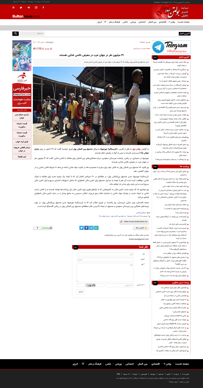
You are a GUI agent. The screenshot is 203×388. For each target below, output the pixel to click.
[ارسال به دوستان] (37, 48)
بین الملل (136, 48)
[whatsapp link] (96, 228)
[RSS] (14, 8)
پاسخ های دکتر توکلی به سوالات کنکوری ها (171, 350)
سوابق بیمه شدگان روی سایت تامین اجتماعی (171, 291)
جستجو (161, 374)
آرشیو (168, 374)
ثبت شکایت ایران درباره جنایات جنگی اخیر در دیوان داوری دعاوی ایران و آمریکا (171, 131)
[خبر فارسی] (21, 89)
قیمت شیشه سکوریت (22, 125)
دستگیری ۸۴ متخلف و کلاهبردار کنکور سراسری (170, 69)
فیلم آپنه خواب (22, 142)
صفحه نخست (183, 22)
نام (144, 254)
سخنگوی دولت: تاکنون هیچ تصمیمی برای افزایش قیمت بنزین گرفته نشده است (172, 102)
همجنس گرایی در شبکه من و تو (175, 295)
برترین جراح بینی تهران (22, 116)
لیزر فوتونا (22, 156)
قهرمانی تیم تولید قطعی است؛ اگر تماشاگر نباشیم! (172, 139)
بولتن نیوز (136, 149)
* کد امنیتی (141, 285)
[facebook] (43, 8)
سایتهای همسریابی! (180, 311)
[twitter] (21, 8)
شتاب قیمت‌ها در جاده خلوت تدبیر (175, 186)
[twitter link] (81, 228)
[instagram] (36, 8)
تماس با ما (46, 1)
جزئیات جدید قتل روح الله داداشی (175, 319)
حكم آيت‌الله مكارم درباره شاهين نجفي (173, 307)
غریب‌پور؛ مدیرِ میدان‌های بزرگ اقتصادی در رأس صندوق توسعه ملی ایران (170, 109)
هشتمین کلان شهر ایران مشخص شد (174, 287)
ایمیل (143, 259)
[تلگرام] (171, 47)
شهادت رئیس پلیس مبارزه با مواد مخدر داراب (171, 114)
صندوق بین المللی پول (118, 216)
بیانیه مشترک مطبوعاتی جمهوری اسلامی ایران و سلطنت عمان (170, 94)
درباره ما (37, 1)
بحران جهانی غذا (104, 216)
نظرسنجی (144, 374)
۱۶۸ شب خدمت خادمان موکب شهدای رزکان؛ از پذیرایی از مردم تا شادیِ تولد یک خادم (170, 270)
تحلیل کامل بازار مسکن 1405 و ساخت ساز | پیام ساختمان (170, 173)
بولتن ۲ (172, 22)
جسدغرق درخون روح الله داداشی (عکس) (172, 346)
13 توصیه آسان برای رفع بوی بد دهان (174, 299)
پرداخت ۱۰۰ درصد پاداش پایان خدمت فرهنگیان (170, 335)
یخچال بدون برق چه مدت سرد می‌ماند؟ (173, 275)
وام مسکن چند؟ (181, 212)
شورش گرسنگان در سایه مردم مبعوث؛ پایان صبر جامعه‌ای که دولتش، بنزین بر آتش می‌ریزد (170, 87)
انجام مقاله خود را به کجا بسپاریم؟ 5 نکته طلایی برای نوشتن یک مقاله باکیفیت (170, 181)
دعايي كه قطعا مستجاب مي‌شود (175, 315)
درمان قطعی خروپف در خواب (22, 149)
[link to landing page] (176, 11)
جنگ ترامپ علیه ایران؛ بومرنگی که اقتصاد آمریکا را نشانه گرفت (170, 64)
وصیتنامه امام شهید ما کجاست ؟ (175, 208)
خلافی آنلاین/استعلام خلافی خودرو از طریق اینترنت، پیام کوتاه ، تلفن (171, 341)
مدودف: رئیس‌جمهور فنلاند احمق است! (173, 81)
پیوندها (30, 1)
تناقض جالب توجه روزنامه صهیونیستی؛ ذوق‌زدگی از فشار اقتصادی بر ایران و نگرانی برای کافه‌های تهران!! (170, 122)
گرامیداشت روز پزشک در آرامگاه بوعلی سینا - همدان (171, 218)
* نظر (143, 264)
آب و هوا (16, 1)
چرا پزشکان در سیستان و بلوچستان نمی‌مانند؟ (171, 159)
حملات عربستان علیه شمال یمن (176, 204)
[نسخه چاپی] (34, 48)
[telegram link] (91, 228)
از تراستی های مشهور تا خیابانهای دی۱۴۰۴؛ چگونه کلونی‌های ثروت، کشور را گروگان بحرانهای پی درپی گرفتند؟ (170, 260)
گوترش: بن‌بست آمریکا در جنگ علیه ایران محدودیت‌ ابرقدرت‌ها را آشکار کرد (172, 75)
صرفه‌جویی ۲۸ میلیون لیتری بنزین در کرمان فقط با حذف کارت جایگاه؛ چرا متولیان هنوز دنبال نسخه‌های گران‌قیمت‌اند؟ (170, 246)
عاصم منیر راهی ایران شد (178, 224)
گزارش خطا (140, 227)
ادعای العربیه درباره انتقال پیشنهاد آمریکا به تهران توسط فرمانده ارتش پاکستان (171, 146)
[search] (15, 34)
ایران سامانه (173, 382)
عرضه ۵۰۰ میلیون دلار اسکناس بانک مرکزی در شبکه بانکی (171, 154)
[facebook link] (86, 228)
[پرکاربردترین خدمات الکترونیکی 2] (21, 55)
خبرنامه (23, 1)
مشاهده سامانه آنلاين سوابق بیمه (175, 303)
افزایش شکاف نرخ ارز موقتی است (175, 253)
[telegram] (29, 7)
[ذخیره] (40, 48)
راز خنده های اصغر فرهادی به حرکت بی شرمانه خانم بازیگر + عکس (170, 329)
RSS (118, 374)
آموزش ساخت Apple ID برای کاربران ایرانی (172, 323)
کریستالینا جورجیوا (133, 216)
